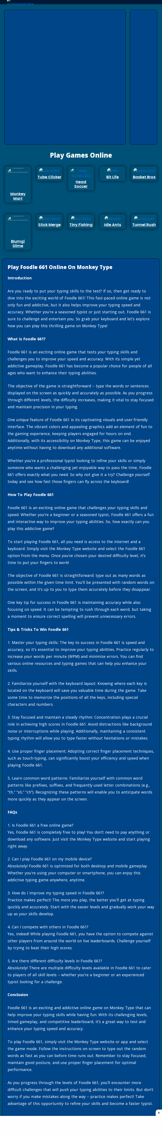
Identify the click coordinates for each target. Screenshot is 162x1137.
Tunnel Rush (144, 224)
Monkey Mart (18, 196)
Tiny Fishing (81, 224)
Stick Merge (49, 224)
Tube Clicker (49, 177)
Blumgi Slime (18, 244)
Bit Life (112, 177)
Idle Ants (112, 224)
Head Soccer (81, 184)
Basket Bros (144, 177)
